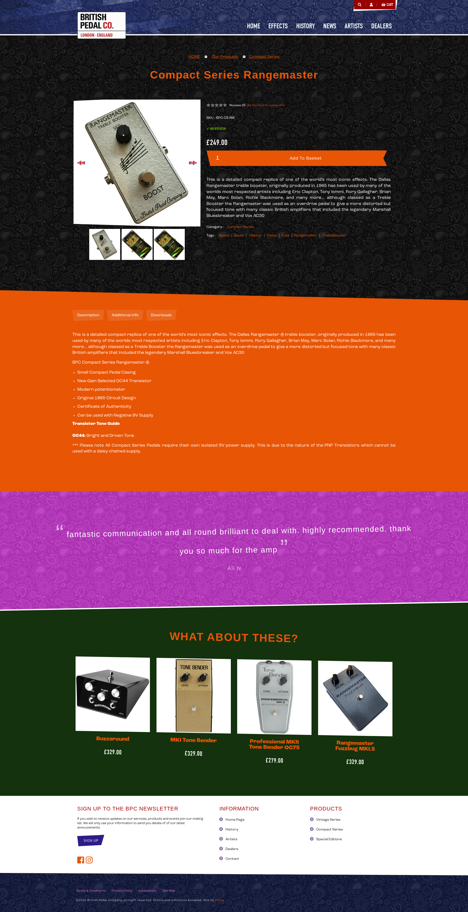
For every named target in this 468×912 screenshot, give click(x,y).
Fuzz (285, 235)
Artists (231, 839)
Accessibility (147, 890)
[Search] (359, 4)
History (231, 829)
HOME (194, 57)
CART (390, 4)
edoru (219, 900)
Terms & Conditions (91, 890)
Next (193, 163)
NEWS (329, 26)
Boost (239, 235)
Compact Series (264, 57)
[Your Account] (371, 4)
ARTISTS (354, 26)
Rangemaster (305, 235)
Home (253, 26)
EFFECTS (278, 26)
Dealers (231, 849)
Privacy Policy (121, 890)
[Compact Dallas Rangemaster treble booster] (137, 244)
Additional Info (125, 315)
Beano (224, 235)
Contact (232, 859)
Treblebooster (334, 235)
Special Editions (329, 839)
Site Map (169, 890)
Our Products (225, 57)
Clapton (255, 235)
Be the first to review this (266, 105)
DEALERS (381, 26)
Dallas (272, 235)
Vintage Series (328, 820)
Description (88, 315)
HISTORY (305, 26)
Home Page (234, 820)
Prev (81, 163)
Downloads (161, 315)
